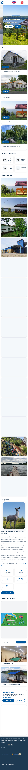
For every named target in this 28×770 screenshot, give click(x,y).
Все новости (21, 642)
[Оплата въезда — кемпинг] (22, 2)
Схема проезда (8, 700)
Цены (15, 26)
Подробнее (6, 26)
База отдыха (4, 740)
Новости (3, 742)
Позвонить (20, 700)
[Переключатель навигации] (26, 2)
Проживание (10, 740)
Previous (3, 25)
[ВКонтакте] (9, 745)
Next (24, 25)
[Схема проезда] (2, 2)
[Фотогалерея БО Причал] (14, 187)
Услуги (15, 740)
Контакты (20, 740)
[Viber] (12, 745)
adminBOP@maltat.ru (8, 697)
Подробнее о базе (8, 593)
